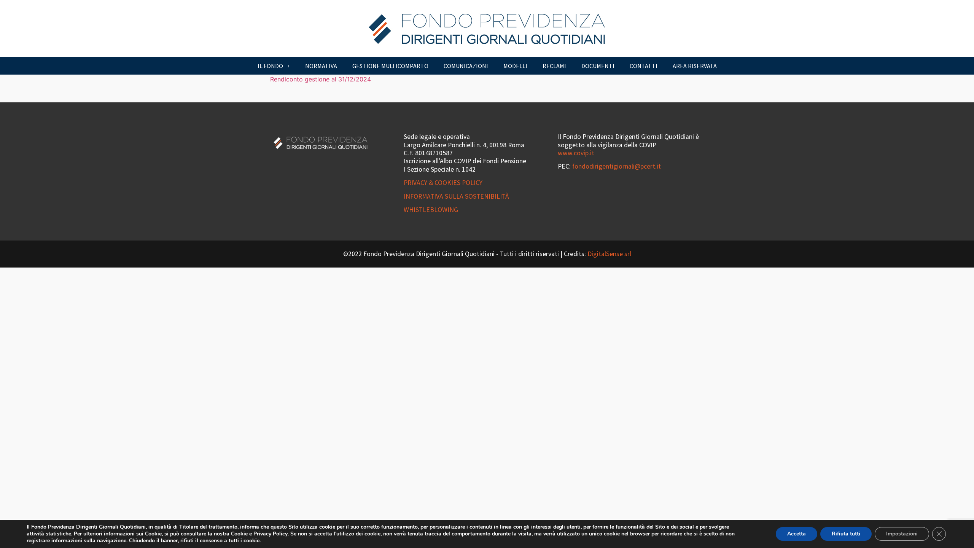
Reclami (554, 66)
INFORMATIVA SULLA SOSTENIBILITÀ (456, 196)
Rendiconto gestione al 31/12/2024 (320, 79)
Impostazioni (902, 533)
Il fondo (270, 66)
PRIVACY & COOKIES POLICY (443, 182)
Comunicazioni (466, 66)
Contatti (643, 66)
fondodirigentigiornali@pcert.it (616, 166)
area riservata (695, 66)
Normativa (321, 66)
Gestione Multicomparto (390, 66)
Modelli (515, 66)
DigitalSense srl (609, 254)
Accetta (796, 533)
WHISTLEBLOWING (431, 210)
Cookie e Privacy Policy (259, 533)
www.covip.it (576, 153)
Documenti (597, 66)
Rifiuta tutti (846, 533)
